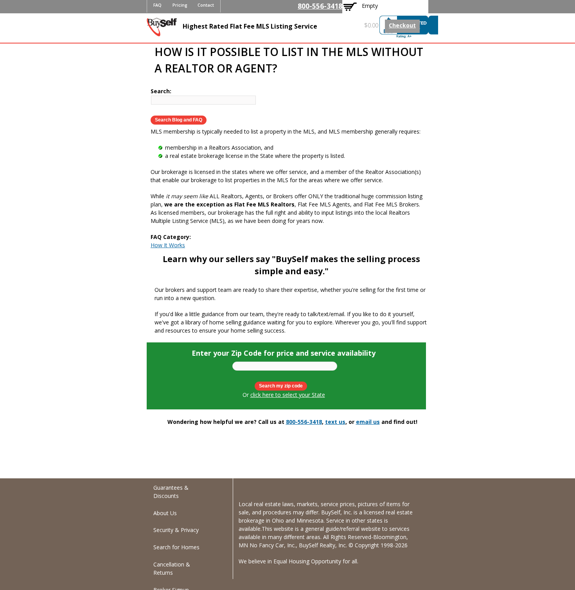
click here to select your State (287, 394)
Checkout (402, 25)
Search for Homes (176, 547)
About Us (165, 513)
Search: (161, 91)
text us (335, 421)
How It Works (168, 245)
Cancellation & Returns (171, 568)
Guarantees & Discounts (171, 492)
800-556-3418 (320, 6)
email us (368, 421)
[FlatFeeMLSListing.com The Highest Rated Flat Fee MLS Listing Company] (162, 32)
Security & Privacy (176, 530)
